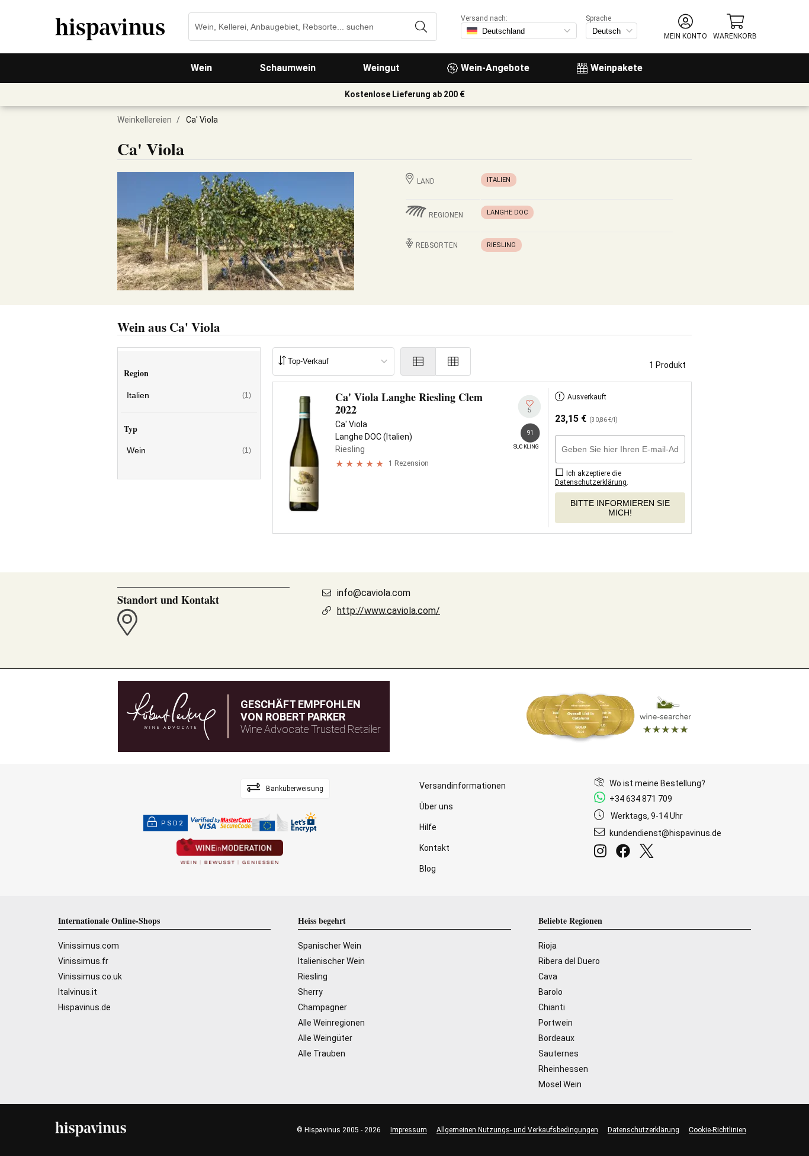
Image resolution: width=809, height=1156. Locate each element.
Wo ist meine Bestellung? (657, 783)
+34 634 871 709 (640, 798)
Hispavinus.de (84, 1007)
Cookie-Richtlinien (717, 1130)
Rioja (547, 945)
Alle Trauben (321, 1053)
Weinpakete (616, 67)
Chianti (551, 1007)
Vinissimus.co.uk (90, 976)
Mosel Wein (560, 1084)
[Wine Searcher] (609, 716)
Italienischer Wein (331, 961)
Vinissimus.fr (83, 961)
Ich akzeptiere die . (591, 477)
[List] (418, 361)
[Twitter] (649, 852)
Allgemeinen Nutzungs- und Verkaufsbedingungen (517, 1130)
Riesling (501, 245)
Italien (499, 180)
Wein (201, 67)
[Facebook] (625, 852)
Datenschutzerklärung (643, 1130)
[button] (685, 27)
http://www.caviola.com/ (388, 610)
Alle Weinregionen (331, 1022)
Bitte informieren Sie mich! (620, 507)
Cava (547, 976)
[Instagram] (602, 852)
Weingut (381, 67)
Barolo (550, 992)
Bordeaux (556, 1038)
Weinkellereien (144, 119)
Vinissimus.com (88, 945)
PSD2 (172, 823)
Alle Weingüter (325, 1038)
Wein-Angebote (495, 67)
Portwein (555, 1022)
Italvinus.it (77, 992)
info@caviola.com (373, 592)
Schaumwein (287, 67)
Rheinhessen (563, 1069)
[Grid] (453, 361)
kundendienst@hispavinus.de (665, 833)
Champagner (322, 1007)
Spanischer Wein (329, 945)
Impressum (408, 1130)
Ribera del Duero (569, 961)
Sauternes (558, 1053)
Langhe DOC (507, 212)
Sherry (310, 992)
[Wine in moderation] (229, 852)
